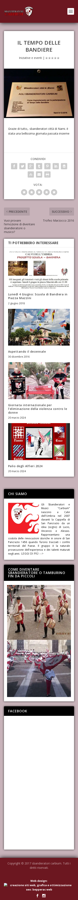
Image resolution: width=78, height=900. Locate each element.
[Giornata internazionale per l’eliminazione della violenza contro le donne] (39, 380)
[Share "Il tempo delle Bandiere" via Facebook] (14, 166)
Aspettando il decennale (27, 351)
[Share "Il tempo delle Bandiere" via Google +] (31, 166)
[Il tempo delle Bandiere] (39, 93)
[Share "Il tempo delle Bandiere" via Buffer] (64, 166)
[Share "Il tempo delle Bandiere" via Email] (39, 174)
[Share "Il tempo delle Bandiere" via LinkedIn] (56, 166)
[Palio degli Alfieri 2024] (39, 441)
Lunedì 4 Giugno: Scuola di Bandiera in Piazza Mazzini (38, 296)
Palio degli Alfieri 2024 (25, 466)
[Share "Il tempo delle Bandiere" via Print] (47, 174)
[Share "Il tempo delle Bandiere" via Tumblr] (39, 166)
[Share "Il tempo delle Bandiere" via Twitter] (22, 166)
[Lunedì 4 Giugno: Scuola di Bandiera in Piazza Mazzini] (39, 270)
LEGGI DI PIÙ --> (32, 553)
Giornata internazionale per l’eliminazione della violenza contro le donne (37, 408)
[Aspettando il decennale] (39, 327)
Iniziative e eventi (30, 58)
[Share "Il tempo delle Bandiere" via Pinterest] (47, 166)
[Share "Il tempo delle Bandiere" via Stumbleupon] (31, 174)
